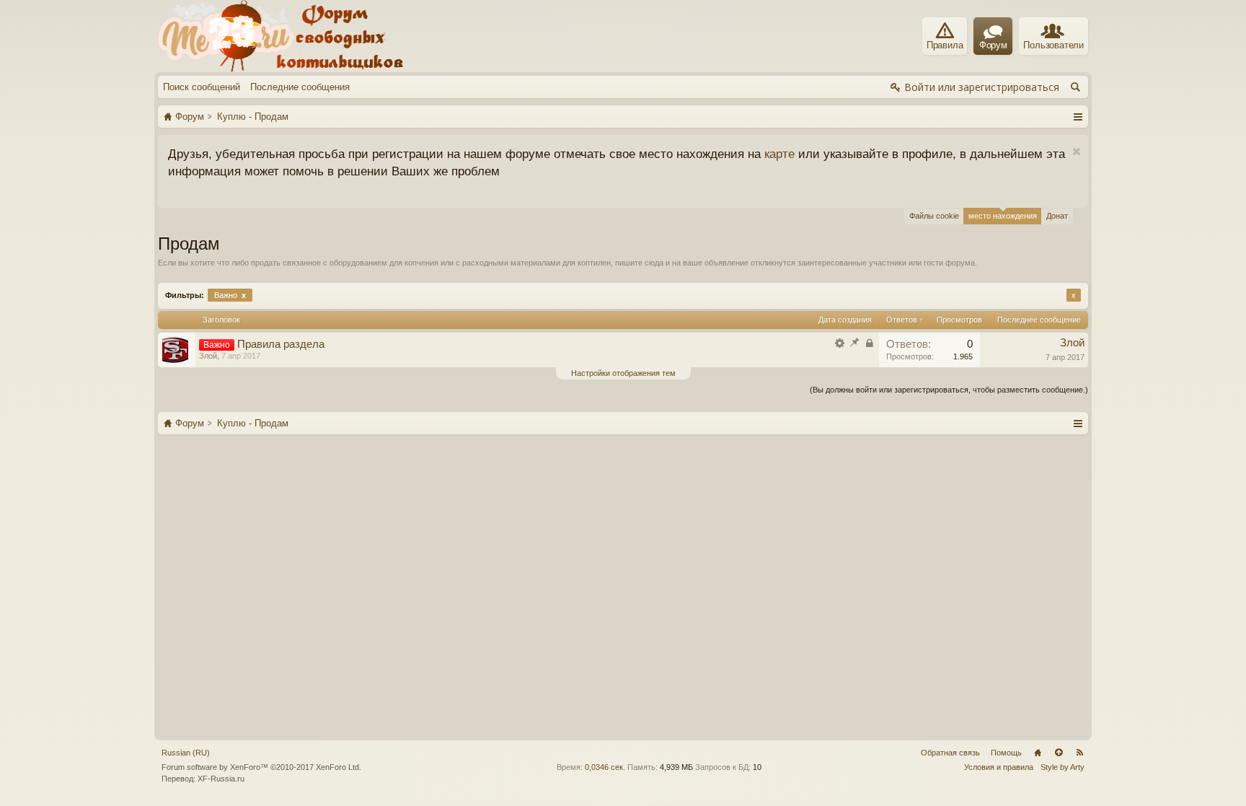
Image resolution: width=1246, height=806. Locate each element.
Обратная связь (950, 752)
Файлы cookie (934, 215)
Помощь (1006, 752)
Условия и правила (998, 767)
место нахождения (1002, 215)
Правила (945, 45)
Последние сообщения (300, 87)
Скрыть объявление (1076, 151)
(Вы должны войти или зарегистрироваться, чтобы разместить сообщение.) (949, 389)
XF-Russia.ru (221, 778)
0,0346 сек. (605, 767)
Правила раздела (280, 344)
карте (779, 153)
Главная (1038, 753)
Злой (208, 355)
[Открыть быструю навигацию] (1077, 116)
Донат (1057, 215)
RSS (1079, 753)
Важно (230, 295)
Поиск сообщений (201, 87)
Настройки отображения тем (623, 373)
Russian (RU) (186, 752)
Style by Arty (1062, 767)
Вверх (1058, 753)
